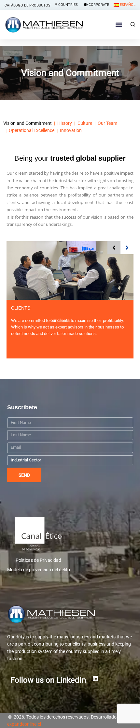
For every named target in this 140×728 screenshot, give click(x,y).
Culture (84, 123)
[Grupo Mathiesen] (44, 25)
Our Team (107, 123)
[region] (70, 686)
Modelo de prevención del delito (38, 569)
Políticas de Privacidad (38, 560)
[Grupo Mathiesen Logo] (70, 614)
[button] (118, 25)
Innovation (71, 130)
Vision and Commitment (27, 123)
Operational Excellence (31, 130)
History (64, 123)
